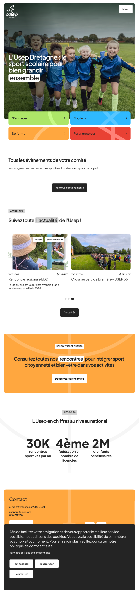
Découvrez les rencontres (69, 378)
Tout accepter (21, 563)
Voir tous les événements (69, 187)
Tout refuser (47, 563)
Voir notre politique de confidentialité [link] (29, 552)
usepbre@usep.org (20, 511)
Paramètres (21, 573)
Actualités (69, 312)
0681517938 (16, 515)
